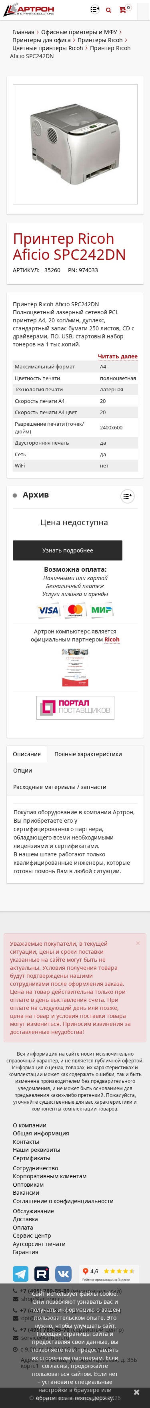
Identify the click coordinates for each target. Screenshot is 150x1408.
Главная (23, 32)
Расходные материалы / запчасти (59, 787)
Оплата (23, 1227)
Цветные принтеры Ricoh (47, 48)
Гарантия (25, 1252)
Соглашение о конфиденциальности (63, 1201)
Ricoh (112, 639)
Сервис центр (32, 1235)
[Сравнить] (127, 496)
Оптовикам (28, 1184)
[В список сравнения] (95, 9)
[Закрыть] (137, 1391)
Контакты (26, 1141)
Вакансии (26, 1192)
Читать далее (118, 356)
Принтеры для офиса (41, 40)
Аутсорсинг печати (39, 1244)
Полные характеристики (88, 754)
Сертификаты (31, 1158)
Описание (27, 754)
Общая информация (41, 1133)
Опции (22, 770)
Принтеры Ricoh (100, 40)
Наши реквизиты (36, 1149)
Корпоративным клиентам (49, 1176)
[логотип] (29, 9)
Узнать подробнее (67, 550)
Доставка (25, 1219)
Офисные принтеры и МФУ (79, 32)
